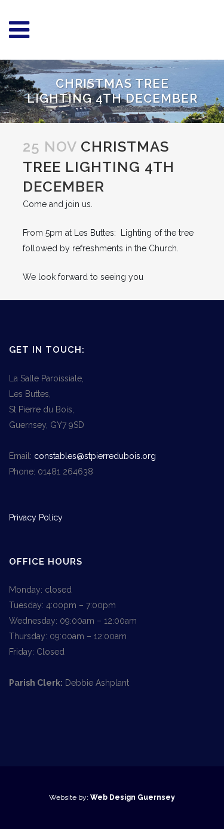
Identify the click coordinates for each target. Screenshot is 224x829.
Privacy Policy (36, 517)
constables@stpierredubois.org (95, 456)
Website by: (69, 797)
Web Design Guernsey (132, 797)
